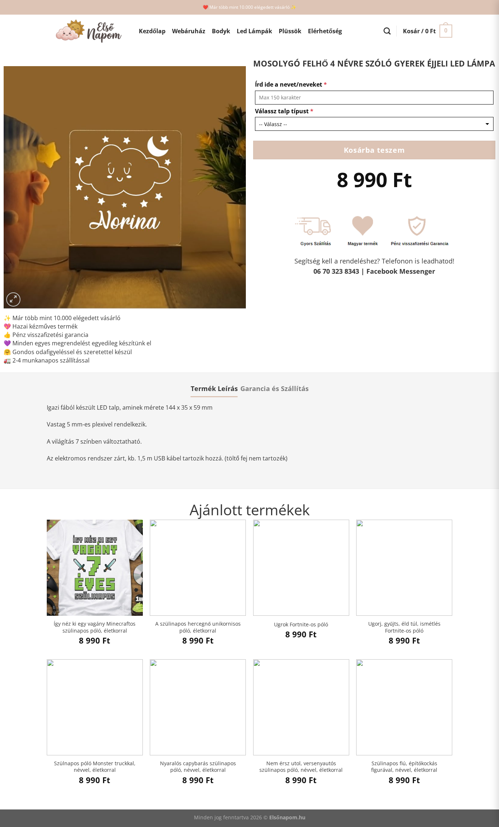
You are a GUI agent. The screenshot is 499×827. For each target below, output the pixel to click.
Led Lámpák (254, 31)
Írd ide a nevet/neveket (291, 84)
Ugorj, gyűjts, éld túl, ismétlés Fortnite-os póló (404, 627)
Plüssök (290, 31)
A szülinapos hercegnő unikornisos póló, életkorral (198, 627)
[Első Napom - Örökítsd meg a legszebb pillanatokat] (87, 31)
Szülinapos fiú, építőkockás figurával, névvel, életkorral (404, 767)
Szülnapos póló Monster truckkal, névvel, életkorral (95, 767)
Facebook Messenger (400, 271)
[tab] (214, 388)
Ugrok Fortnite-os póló (301, 624)
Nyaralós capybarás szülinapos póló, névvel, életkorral (198, 767)
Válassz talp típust (284, 111)
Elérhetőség (325, 31)
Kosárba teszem (374, 150)
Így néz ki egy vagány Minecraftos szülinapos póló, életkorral (95, 627)
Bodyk (221, 31)
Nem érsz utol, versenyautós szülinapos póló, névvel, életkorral (301, 767)
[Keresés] (387, 31)
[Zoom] (13, 299)
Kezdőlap (152, 31)
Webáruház (188, 31)
